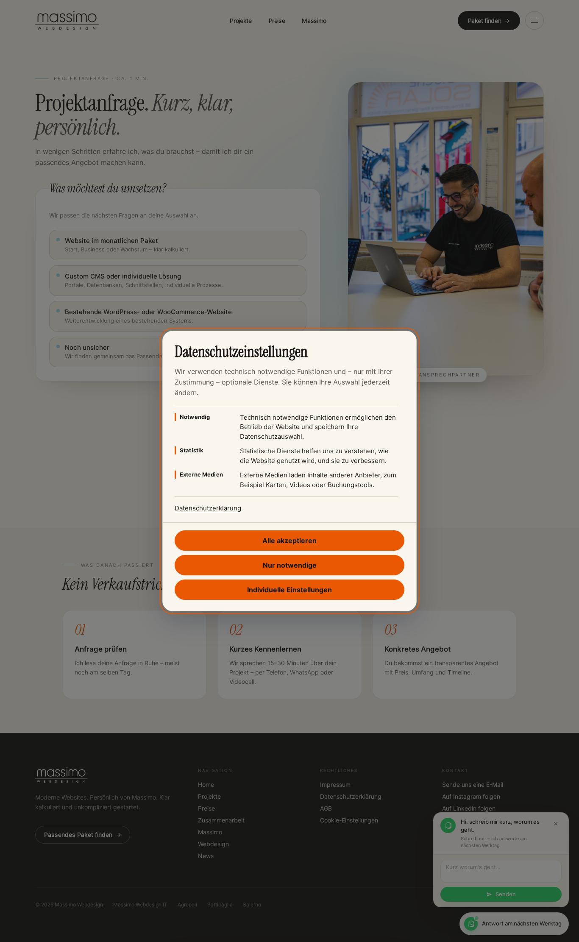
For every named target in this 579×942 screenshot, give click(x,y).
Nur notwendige (290, 565)
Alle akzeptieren (289, 540)
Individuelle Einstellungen (289, 589)
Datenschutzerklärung (208, 508)
